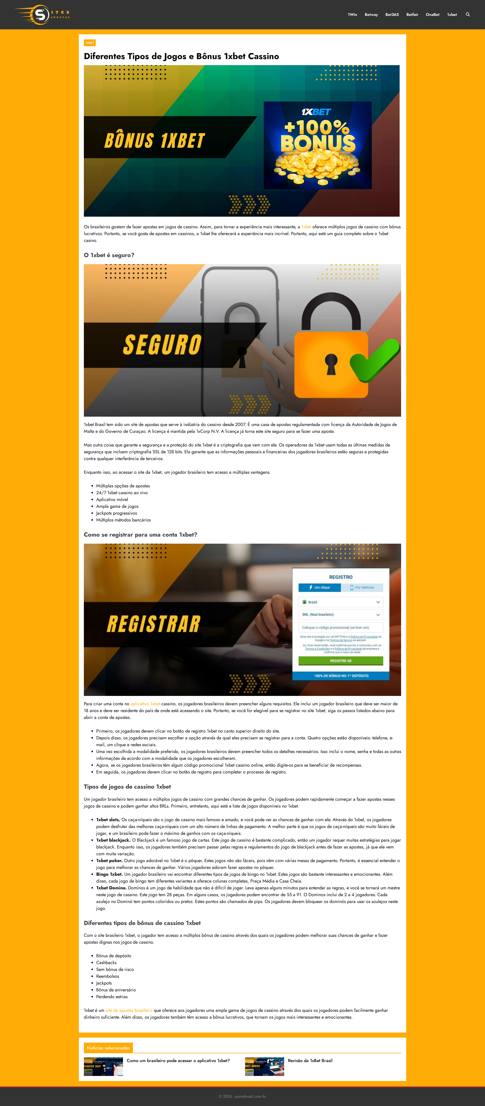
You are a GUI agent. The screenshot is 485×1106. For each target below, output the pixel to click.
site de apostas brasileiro (129, 1010)
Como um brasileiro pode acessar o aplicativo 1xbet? (178, 1060)
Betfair (412, 14)
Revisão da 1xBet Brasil (310, 1060)
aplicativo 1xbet (145, 703)
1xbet (452, 14)
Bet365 (392, 14)
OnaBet (433, 14)
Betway (371, 14)
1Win (352, 14)
